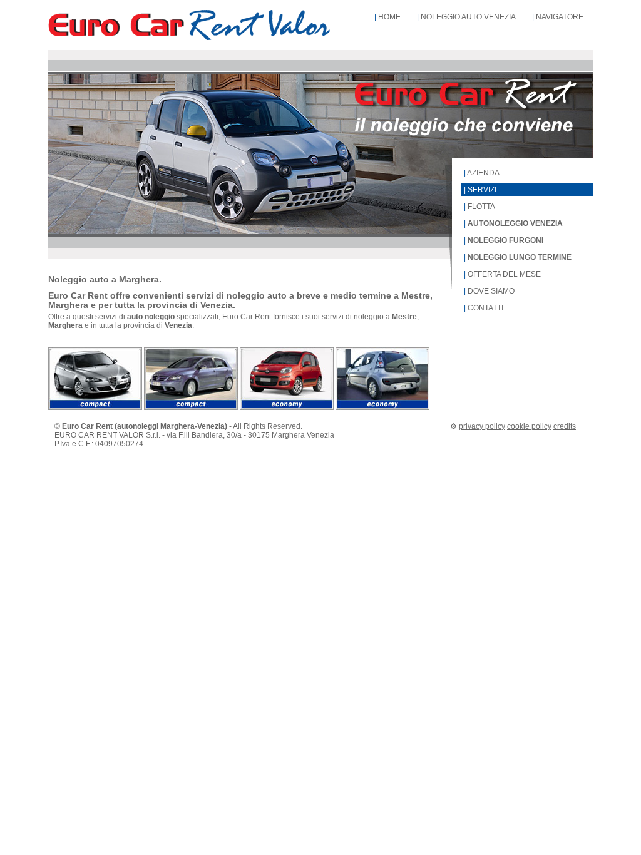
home (389, 17)
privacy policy (482, 426)
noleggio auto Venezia (468, 17)
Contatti (485, 308)
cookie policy (529, 426)
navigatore (559, 17)
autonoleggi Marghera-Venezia (171, 426)
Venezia (320, 435)
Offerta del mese (504, 274)
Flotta (481, 206)
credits (564, 426)
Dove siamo (491, 291)
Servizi (482, 189)
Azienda (483, 172)
